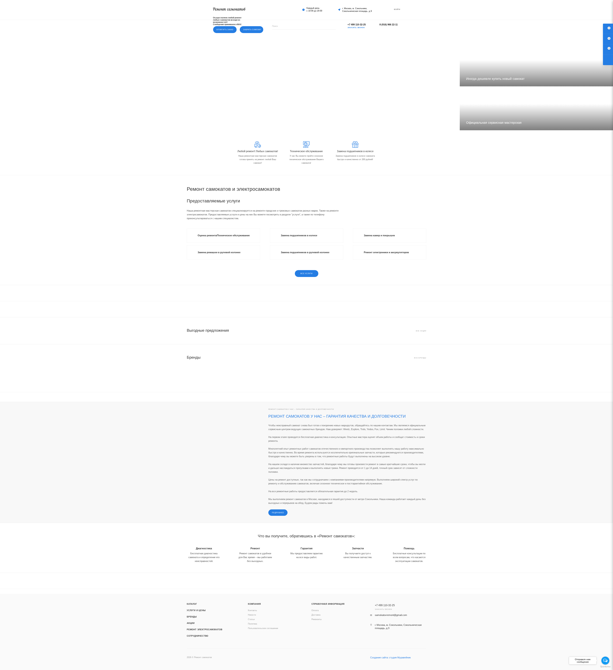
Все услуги (306, 273)
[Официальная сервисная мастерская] (536, 108)
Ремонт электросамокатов (204, 629)
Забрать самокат (252, 29)
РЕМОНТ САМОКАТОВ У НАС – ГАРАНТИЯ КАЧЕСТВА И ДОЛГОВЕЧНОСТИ (337, 416)
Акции (191, 623)
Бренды (192, 617)
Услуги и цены (196, 610)
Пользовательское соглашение (263, 628)
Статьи (251, 619)
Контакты (252, 610)
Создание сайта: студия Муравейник (390, 657)
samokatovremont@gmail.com (391, 615)
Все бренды (420, 358)
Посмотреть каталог (135, 95)
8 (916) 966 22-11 (388, 24)
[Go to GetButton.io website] (605, 667)
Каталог (192, 604)
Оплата (315, 610)
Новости (252, 615)
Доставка (315, 615)
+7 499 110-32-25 (357, 24)
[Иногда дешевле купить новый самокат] (536, 64)
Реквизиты (316, 619)
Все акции (421, 331)
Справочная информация (327, 604)
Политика (252, 624)
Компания (254, 604)
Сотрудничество (197, 636)
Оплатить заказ (224, 29)
